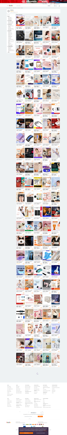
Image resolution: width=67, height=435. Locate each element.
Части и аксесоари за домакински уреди (10, 45)
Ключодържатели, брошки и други (11, 51)
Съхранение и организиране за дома (11, 40)
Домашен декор (10, 32)
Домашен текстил (10, 34)
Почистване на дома (10, 39)
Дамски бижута (10, 47)
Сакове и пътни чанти (10, 23)
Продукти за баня (10, 33)
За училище (9, 27)
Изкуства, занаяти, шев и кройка (11, 42)
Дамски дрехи (9, 17)
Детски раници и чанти (10, 28)
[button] (7, 5)
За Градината (9, 38)
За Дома (9, 31)
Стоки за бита (9, 37)
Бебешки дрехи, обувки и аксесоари (11, 26)
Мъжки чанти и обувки (10, 22)
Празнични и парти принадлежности (10, 36)
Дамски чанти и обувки (10, 21)
